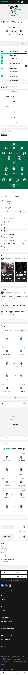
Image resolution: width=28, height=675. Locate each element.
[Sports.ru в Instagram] (10, 585)
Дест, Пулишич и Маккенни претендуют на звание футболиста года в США (13, 312)
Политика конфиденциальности (7, 632)
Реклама (3, 610)
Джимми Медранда (9, 197)
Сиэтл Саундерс (9, 34)
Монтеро (8, 96)
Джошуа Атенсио (8, 200)
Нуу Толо (6, 196)
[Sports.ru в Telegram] (2, 585)
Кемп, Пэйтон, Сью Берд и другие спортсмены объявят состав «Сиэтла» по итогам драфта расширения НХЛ (14, 297)
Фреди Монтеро (8, 207)
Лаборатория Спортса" (6, 639)
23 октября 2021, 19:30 (11, 27)
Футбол (5, 18)
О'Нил (8, 102)
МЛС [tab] (25, 292)
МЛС (13, 18)
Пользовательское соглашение (7, 628)
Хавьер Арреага (8, 205)
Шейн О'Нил (7, 208)
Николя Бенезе (8, 201)
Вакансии (3, 606)
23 (2, 314)
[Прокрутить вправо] (25, 272)
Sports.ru (4, 656)
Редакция (3, 599)
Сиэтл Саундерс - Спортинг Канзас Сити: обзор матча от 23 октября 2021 (21, 18)
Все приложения (14, 580)
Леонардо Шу (7, 106)
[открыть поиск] (18, 1)
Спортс (2, 18)
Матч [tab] (2, 43)
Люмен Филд (4, 548)
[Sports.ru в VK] (6, 585)
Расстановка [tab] (4, 134)
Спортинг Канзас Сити (19, 34)
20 (3, 307)
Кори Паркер (11, 559)
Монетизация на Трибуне (6, 621)
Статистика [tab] (8, 43)
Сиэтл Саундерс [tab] (8, 292)
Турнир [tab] (21, 43)
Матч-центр (10, 18)
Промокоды (3, 646)
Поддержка (3, 614)
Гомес (8, 117)
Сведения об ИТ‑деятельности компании (9, 643)
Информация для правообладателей (8, 635)
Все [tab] (2, 292)
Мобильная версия (14, 590)
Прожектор (3, 624)
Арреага (8, 107)
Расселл (17, 39)
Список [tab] (9, 134)
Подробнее (3, 664)
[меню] (25, 2)
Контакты (3, 603)
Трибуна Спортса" (5, 617)
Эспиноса (21, 39)
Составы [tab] (15, 43)
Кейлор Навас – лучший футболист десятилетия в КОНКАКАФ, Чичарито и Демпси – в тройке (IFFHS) (13, 304)
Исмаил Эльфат (4, 555)
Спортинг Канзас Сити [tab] (17, 292)
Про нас (2, 595)
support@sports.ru (4, 652)
